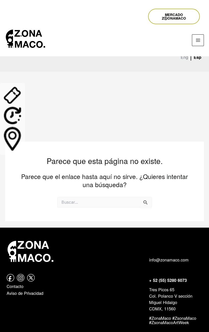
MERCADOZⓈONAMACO (174, 16)
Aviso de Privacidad (25, 293)
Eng (184, 57)
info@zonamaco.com (169, 260)
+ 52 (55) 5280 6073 (168, 280)
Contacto (15, 286)
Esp (197, 57)
